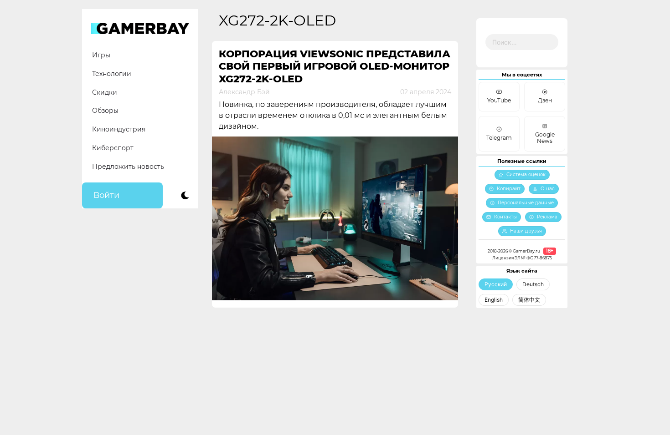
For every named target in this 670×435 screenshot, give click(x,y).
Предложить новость (128, 166)
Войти (106, 195)
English (493, 299)
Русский (495, 284)
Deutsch (533, 284)
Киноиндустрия (118, 129)
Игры (101, 55)
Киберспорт (113, 148)
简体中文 (529, 299)
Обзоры (105, 110)
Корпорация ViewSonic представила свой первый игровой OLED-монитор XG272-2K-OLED (334, 66)
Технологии (111, 74)
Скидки (104, 92)
